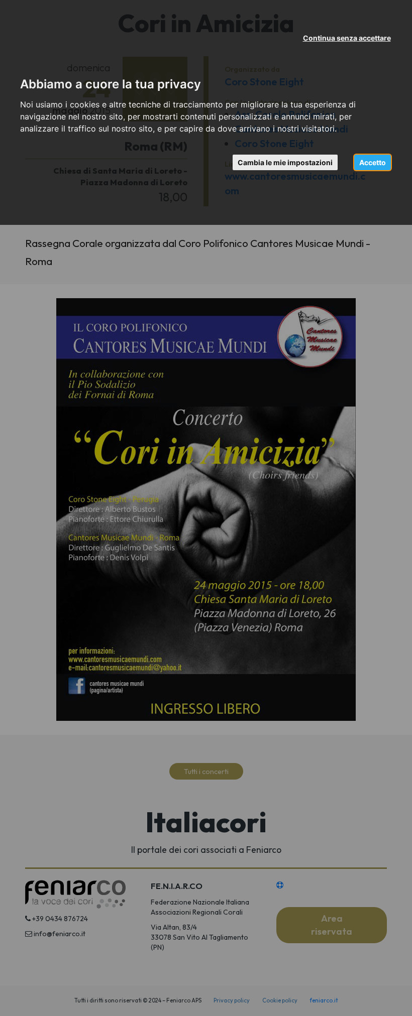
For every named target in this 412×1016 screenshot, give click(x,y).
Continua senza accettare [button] (347, 38)
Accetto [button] (372, 162)
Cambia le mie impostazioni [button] (285, 162)
